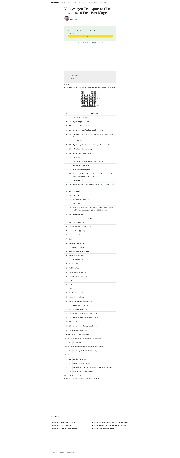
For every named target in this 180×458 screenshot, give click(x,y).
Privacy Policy (63, 455)
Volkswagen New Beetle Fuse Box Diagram (103, 428)
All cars (64, 2)
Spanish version (81, 455)
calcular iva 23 (98, 42)
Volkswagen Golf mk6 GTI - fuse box (61, 425)
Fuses (72, 78)
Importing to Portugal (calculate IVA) (96, 2)
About (69, 2)
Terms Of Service (55, 455)
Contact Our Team (72, 455)
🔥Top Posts (82, 2)
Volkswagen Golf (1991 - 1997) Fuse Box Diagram (64, 428)
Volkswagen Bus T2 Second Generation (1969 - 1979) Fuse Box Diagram (110, 422)
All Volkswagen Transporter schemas (90, 36)
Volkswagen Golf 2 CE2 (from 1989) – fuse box (63, 422)
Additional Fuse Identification (78, 80)
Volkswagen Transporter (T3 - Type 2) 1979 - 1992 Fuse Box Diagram (109, 425)
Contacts (75, 2)
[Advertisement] (90, 58)
